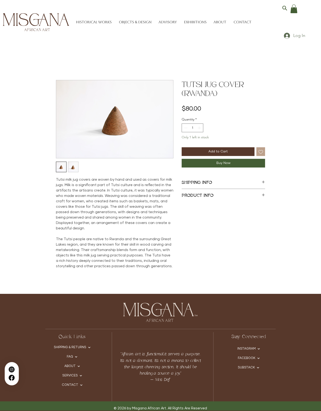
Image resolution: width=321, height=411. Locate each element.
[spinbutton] (192, 128)
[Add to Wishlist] (260, 151)
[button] (294, 8)
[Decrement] (185, 128)
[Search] (284, 8)
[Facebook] (12, 378)
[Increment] (200, 128)
